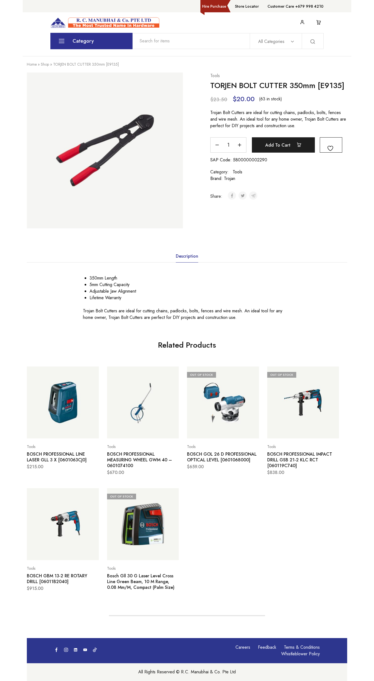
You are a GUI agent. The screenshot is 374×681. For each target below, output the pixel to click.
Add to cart (278, 145)
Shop (45, 64)
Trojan (229, 178)
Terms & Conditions (302, 647)
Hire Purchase (214, 6)
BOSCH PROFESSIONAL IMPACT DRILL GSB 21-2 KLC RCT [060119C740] (299, 460)
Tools (215, 75)
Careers (242, 647)
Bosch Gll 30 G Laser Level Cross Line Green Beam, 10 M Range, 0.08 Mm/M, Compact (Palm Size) (140, 581)
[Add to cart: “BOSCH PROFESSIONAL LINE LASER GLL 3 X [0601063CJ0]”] (49, 430)
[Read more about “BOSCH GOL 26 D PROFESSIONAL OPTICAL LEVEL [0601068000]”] (209, 430)
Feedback (267, 647)
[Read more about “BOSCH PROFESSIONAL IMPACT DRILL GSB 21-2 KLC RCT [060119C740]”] (289, 430)
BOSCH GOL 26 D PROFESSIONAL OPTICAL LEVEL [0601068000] (222, 457)
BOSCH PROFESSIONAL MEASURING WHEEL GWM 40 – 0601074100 (139, 460)
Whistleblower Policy (300, 654)
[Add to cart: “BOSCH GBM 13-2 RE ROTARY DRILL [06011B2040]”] (49, 551)
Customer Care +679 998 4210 (295, 6)
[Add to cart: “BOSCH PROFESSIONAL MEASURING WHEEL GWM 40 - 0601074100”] (129, 430)
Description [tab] (187, 256)
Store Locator (247, 6)
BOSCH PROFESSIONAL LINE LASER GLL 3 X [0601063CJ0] (57, 457)
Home (32, 64)
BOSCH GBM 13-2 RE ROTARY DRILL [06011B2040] (57, 579)
